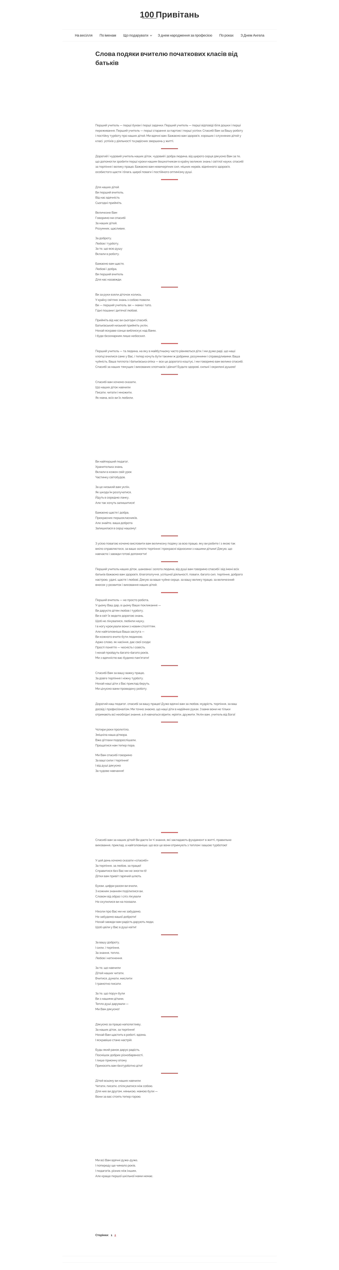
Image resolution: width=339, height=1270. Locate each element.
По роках (226, 35)
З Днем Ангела (252, 35)
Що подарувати (135, 35)
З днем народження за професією (185, 35)
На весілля (84, 35)
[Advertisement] (169, 93)
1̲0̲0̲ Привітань (169, 15)
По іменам (108, 35)
